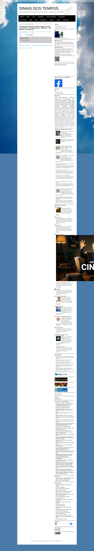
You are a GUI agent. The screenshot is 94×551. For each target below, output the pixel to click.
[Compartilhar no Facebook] (31, 35)
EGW (31, 20)
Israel (66, 110)
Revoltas (60, 117)
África (73, 110)
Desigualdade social (65, 115)
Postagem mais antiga (46, 45)
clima (73, 114)
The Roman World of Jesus (61, 518)
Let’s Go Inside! (59, 290)
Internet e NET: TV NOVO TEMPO (62, 480)
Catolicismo (61, 102)
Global (72, 101)
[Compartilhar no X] (30, 35)
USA (36, 20)
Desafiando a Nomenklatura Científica (63, 316)
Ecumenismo (23, 20)
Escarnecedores (62, 114)
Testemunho (72, 118)
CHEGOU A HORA (59, 306)
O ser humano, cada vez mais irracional (63, 175)
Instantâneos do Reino (60, 346)
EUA (56, 110)
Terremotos (70, 110)
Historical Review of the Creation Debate (64, 509)
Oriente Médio (68, 102)
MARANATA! (58, 347)
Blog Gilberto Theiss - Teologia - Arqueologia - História (62, 335)
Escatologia (66, 99)
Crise (33, 16)
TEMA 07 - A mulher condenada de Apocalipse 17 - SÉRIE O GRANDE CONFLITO (66, 337)
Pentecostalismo (58, 112)
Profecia (67, 108)
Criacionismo (58, 107)
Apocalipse (59, 110)
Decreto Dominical (51, 16)
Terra (59, 125)
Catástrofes (41, 16)
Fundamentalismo (58, 116)
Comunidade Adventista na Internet (63, 496)
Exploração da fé (68, 107)
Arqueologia (57, 115)
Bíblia (28, 16)
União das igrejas (63, 125)
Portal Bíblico (58, 207)
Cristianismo (64, 101)
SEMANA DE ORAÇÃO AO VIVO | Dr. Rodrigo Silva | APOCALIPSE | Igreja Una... (67, 140)
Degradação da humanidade (67, 100)
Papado (72, 97)
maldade (65, 120)
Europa (69, 101)
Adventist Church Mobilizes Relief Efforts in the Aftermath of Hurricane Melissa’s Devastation (64, 365)
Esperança (72, 116)
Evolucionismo (69, 114)
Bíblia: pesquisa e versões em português (64, 491)
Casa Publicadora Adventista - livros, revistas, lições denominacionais (65, 495)
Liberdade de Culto (70, 121)
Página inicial (35, 45)
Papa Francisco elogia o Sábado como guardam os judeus (67, 189)
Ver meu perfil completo (59, 93)
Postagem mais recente (25, 45)
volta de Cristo (71, 125)
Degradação (62, 16)
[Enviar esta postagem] (25, 34)
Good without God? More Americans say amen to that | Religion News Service (65, 164)
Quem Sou (65, 20)
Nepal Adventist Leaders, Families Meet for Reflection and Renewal (64, 360)
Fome (73, 115)
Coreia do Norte (68, 119)
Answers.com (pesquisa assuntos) (62, 488)
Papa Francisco (67, 116)
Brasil (60, 108)
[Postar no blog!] (28, 35)
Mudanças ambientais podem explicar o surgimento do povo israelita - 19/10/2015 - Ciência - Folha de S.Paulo (67, 147)
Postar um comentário (26, 40)
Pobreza (56, 119)
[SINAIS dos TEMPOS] (58, 86)
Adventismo (61, 104)
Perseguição (43, 20)
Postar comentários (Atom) (27, 47)
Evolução (63, 110)
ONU (63, 116)
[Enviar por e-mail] (27, 35)
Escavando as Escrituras (60, 504)
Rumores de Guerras (67, 117)
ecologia (63, 119)
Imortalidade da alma (62, 121)
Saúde (73, 117)
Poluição (59, 119)
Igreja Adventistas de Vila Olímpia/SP (63, 512)
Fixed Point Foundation (60, 505)
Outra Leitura (58, 217)
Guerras (72, 104)
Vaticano (52, 20)
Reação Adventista (59, 234)
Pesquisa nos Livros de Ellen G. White (63, 515)
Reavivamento (66, 118)
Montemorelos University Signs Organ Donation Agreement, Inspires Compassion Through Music (65, 357)
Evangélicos (70, 120)
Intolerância (61, 118)
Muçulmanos (57, 105)
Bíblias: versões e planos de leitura (63, 492)
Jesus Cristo (57, 111)
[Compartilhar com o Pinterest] (32, 35)
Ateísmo (56, 104)
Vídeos (58, 20)
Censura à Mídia (64, 112)
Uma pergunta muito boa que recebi (62, 282)
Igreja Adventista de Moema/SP (62, 510)
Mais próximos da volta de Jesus (62, 169)
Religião (62, 120)
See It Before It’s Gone (60, 328)
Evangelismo (67, 104)
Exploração (57, 118)
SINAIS (22, 16)
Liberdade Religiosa (68, 106)
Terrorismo (72, 108)
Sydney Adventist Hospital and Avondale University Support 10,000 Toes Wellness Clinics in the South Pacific (65, 369)
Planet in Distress (59, 327)
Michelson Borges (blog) (60, 513)
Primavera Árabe (61, 113)
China (63, 108)
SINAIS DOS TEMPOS (38, 8)
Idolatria (56, 117)
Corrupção (63, 111)
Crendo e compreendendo (61, 296)
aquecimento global (68, 113)
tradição (67, 125)
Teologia (56, 125)
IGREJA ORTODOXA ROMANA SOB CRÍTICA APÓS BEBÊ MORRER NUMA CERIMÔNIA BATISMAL (64, 198)
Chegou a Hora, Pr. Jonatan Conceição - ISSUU (64, 419)
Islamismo (57, 106)
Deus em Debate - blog (60, 498)
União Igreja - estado (66, 105)
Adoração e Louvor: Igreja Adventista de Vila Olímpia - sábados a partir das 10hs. (64, 479)
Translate (63, 27)
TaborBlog (58, 289)
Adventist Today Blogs (60, 487)
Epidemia (59, 120)
